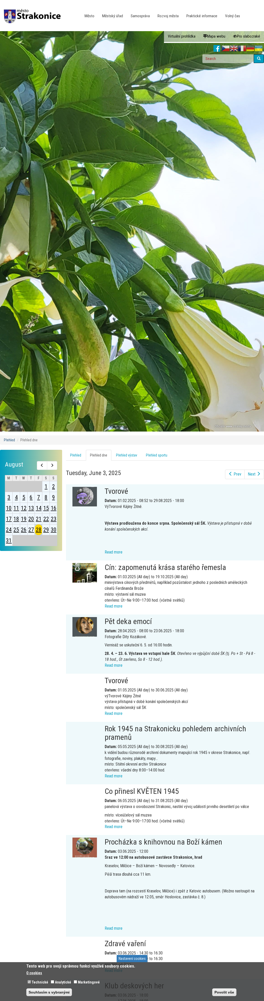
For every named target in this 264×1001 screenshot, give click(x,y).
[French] (242, 48)
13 (31, 508)
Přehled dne (100, 457)
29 (46, 529)
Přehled (9, 440)
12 (24, 508)
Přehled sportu (156, 455)
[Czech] (225, 48)
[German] (250, 48)
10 (9, 508)
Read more (113, 552)
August (14, 464)
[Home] (34, 12)
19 (24, 519)
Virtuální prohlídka (181, 36)
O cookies (34, 973)
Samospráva (140, 16)
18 (16, 519)
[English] (234, 48)
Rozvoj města (168, 16)
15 (46, 508)
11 (16, 508)
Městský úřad (112, 16)
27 (31, 529)
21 (39, 519)
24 (9, 529)
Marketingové (89, 982)
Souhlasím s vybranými (49, 992)
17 (9, 519)
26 (24, 529)
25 (16, 529)
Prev (237, 474)
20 (31, 519)
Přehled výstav (126, 455)
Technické (40, 982)
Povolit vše (224, 992)
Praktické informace (201, 16)
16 (53, 508)
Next (251, 474)
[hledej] (259, 58)
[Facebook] (217, 48)
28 (39, 529)
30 (53, 529)
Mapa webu (216, 36)
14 (39, 508)
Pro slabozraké (248, 36)
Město (89, 16)
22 (46, 519)
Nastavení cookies (132, 958)
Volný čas (232, 16)
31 (9, 540)
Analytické (63, 982)
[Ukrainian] (258, 48)
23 (53, 519)
